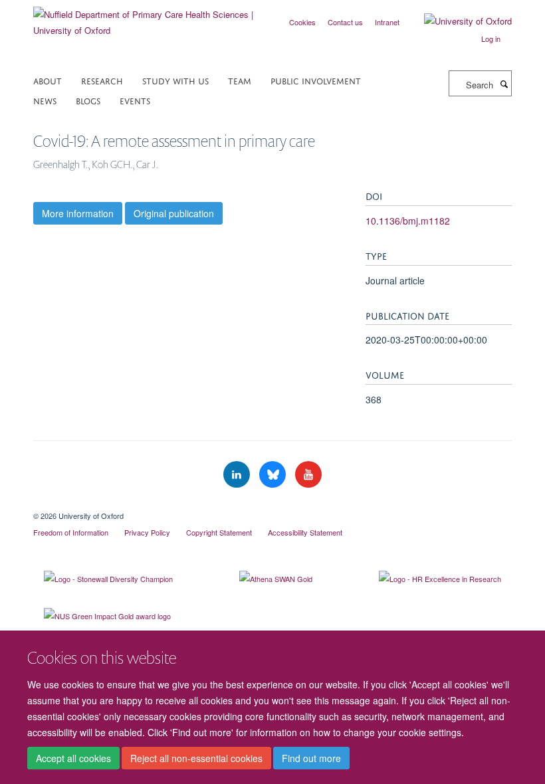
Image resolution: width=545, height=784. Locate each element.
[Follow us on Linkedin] (238, 474)
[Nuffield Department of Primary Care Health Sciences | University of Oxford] (148, 17)
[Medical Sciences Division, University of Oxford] (272, 504)
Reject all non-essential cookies (196, 758)
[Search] (503, 83)
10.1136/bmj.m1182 (408, 220)
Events (135, 100)
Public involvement (316, 80)
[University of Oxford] (458, 21)
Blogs (88, 100)
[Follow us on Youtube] (308, 474)
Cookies (302, 22)
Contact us (345, 22)
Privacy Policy (147, 532)
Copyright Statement (219, 532)
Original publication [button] (174, 213)
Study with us (175, 80)
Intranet (387, 22)
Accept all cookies (73, 758)
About (47, 80)
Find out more (311, 758)
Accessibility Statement (305, 532)
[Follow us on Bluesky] (273, 474)
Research (102, 80)
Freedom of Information (70, 532)
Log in (490, 38)
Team (239, 80)
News (44, 100)
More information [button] (78, 213)
